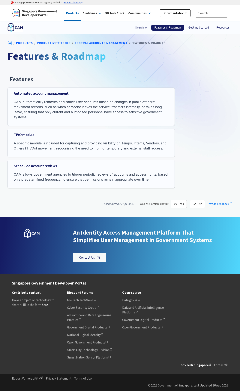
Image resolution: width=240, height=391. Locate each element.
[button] (73, 3)
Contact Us (87, 257)
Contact (219, 365)
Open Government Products (86, 342)
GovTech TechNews (80, 300)
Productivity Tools (53, 43)
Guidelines (89, 13)
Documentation (173, 13)
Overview (141, 28)
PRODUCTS (24, 43)
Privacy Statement (58, 378)
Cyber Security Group (81, 308)
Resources (223, 28)
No (200, 204)
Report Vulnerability (26, 378)
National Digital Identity (84, 335)
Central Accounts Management (101, 43)
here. (45, 305)
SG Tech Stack (114, 13)
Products (72, 13)
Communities (137, 13)
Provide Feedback (218, 204)
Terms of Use (83, 378)
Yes (181, 204)
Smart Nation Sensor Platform (87, 357)
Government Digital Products (87, 327)
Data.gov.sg (129, 300)
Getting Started (198, 28)
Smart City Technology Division (88, 350)
